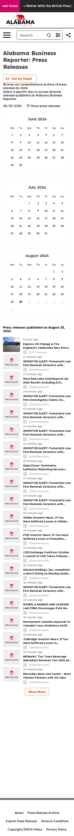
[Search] (48, 35)
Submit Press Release (21, 821)
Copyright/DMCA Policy (25, 829)
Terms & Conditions (54, 821)
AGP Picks (10, 6)
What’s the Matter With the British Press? (41, 6)
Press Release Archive (43, 813)
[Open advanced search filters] (57, 35)
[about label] (25, 352)
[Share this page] (68, 35)
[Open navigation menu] (7, 35)
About (19, 813)
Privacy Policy (56, 829)
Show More (37, 692)
